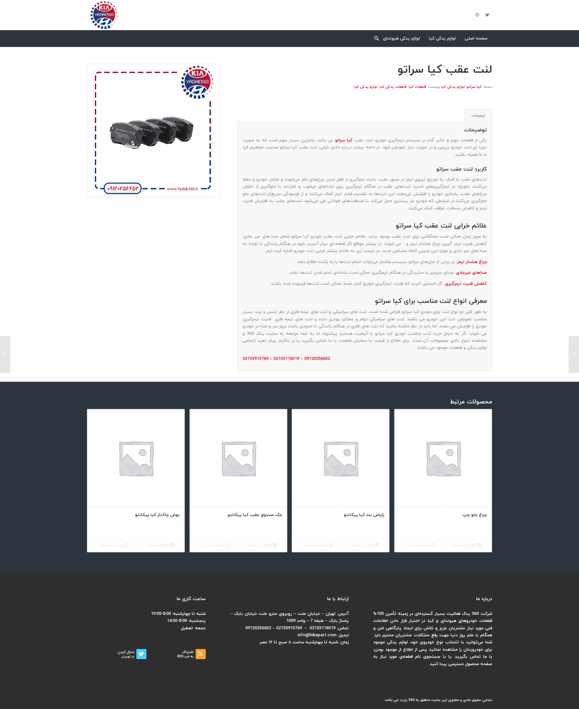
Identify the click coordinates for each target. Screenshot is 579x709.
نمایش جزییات (419, 545)
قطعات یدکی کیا (393, 86)
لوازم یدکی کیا (453, 86)
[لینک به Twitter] (487, 15)
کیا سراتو (474, 86)
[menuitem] (476, 38)
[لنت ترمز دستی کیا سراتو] (574, 354)
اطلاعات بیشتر (465, 545)
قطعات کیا (417, 86)
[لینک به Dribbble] (477, 15)
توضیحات (478, 115)
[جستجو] (374, 38)
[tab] (478, 115)
